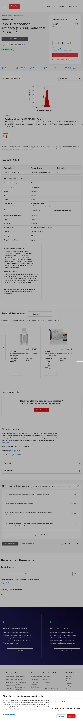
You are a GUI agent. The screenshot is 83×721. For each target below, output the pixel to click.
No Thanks (61, 716)
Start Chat (71, 716)
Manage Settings (9, 714)
